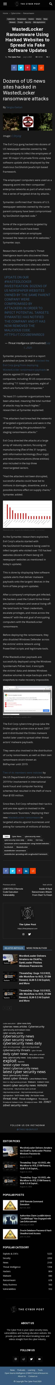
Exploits (21, 1061)
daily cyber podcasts (37, 1054)
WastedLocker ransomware (24, 817)
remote (42, 1085)
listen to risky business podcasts (15, 1082)
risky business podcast (11, 1092)
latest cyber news (16, 1064)
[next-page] (9, 1008)
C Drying (16, 136)
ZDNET (47, 1102)
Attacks (38, 19)
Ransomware (28, 13)
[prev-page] (5, 1008)
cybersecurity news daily (14, 840)
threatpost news (30, 1102)
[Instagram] (24, 934)
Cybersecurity (36, 1026)
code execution (9, 1023)
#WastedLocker (17, 282)
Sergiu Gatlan (14, 107)
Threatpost (43, 1099)
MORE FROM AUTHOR (37, 948)
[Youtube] (39, 1359)
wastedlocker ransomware (15, 850)
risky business (8, 1089)
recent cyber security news (19, 1085)
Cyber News (16, 836)
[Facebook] (14, 68)
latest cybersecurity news (20, 1068)
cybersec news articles (15, 1026)
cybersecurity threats (16, 1050)
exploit (10, 1060)
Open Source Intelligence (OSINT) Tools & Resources (26, 1373)
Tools (40, 1370)
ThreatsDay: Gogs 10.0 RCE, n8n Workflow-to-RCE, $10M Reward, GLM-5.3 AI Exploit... (35, 1180)
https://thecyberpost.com (27, 929)
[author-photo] (28, 920)
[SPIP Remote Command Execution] (10, 1205)
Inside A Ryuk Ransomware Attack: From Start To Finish (42, 892)
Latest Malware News (38, 1078)
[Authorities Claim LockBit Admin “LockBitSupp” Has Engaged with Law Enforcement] (10, 1219)
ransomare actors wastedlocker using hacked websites (26, 843)
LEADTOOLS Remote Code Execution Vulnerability (13, 892)
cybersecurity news (32, 836)
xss (40, 1102)
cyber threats (37, 1051)
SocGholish (8, 847)
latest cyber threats (15, 1078)
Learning (31, 1370)
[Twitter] (21, 68)
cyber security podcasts (30, 1047)
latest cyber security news (24, 1071)
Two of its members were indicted (22, 772)
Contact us (32, 1376)
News (45, 19)
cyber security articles (13, 1033)
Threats (20, 22)
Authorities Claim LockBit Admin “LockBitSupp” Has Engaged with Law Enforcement (35, 1218)
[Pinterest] (28, 68)
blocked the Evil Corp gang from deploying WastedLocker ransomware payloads (26, 365)
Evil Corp (39, 840)
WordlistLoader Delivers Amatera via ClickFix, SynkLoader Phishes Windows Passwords (36, 1151)
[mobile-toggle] (5, 4)
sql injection (8, 1095)
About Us (22, 1376)
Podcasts (21, 1370)
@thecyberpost (27, 1129)
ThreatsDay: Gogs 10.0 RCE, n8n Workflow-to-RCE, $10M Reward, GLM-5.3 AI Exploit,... (35, 1165)
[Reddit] (24, 1359)
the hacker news (37, 1095)
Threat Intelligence (28, 1098)
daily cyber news (15, 1053)
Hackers (31, 19)
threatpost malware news (13, 1102)
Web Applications (39, 22)
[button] (51, 4)
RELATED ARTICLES (14, 948)
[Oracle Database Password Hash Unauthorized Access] (10, 1234)
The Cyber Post (14, 57)
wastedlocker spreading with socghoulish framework (25, 854)
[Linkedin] (34, 68)
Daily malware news (35, 1057)
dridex (30, 840)
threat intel (10, 1098)
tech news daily (22, 1095)
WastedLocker (22, 847)
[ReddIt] (41, 68)
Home (5, 13)
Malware (12, 22)
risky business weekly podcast (32, 1092)
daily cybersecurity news (14, 1057)
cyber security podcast (11, 1047)
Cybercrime (16, 13)
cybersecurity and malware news (16, 1030)
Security (28, 22)
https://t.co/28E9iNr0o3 (24, 335)
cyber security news (18, 1039)
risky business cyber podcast (25, 1089)
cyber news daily (24, 1023)
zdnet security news (15, 1105)
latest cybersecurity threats (16, 1075)
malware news (43, 1082)
